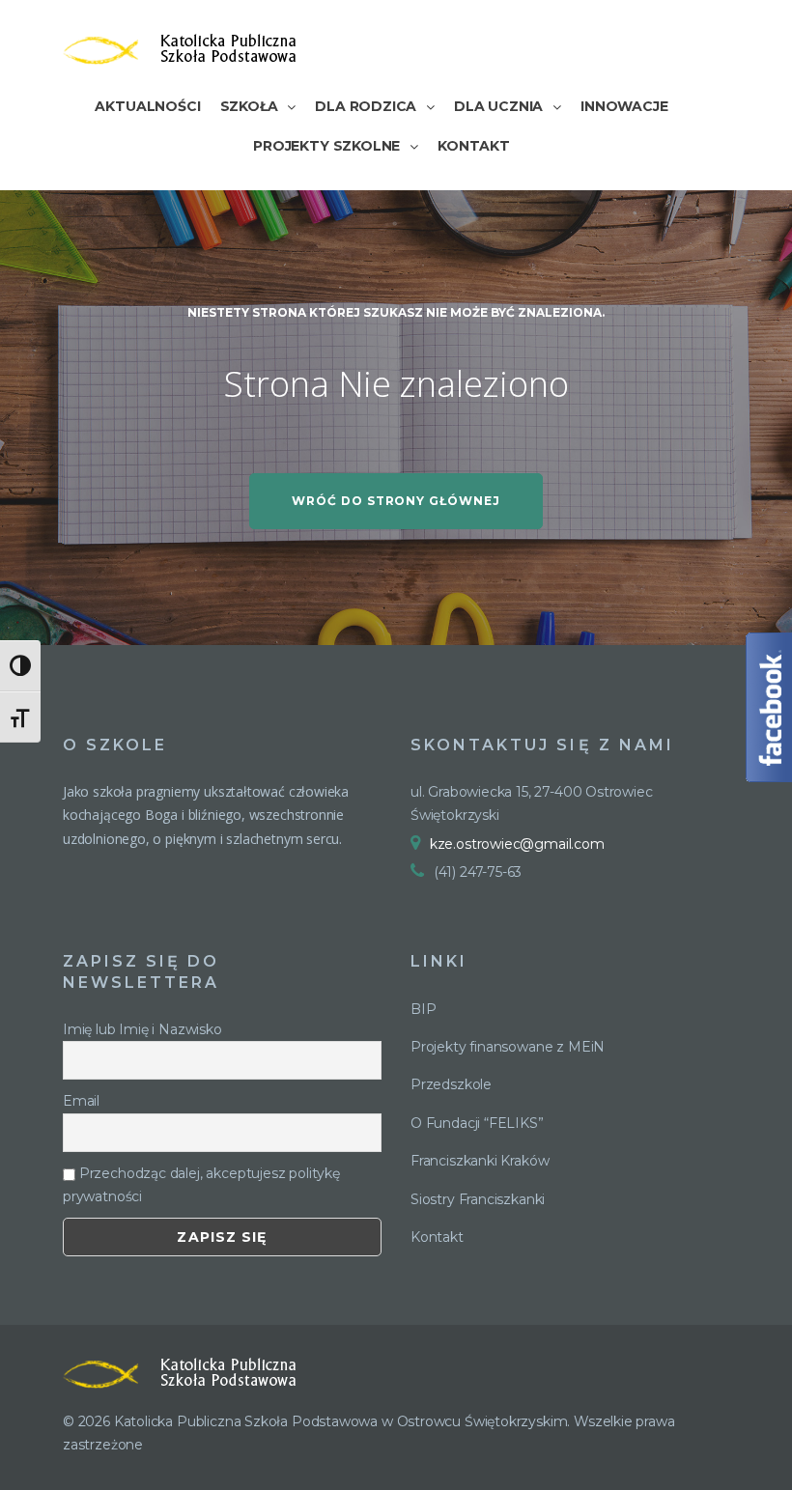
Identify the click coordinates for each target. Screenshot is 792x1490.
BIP (423, 1009)
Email (81, 1101)
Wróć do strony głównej (396, 500)
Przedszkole (451, 1084)
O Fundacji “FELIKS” (477, 1123)
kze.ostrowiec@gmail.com (517, 844)
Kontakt (437, 1237)
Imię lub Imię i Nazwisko (142, 1029)
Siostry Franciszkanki (477, 1199)
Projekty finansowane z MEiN (507, 1046)
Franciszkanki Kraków (479, 1160)
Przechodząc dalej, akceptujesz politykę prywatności (201, 1185)
